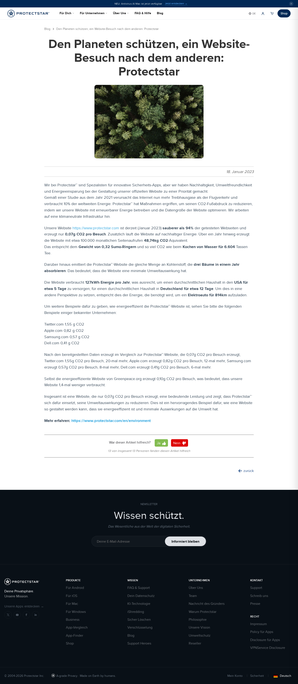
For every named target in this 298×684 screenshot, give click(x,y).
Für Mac (72, 603)
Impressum (258, 624)
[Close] (291, 4)
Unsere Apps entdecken (24, 606)
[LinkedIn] (35, 615)
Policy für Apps (261, 631)
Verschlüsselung (139, 627)
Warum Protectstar (202, 611)
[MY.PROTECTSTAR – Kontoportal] (263, 13)
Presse (255, 603)
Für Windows (76, 611)
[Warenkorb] (272, 13)
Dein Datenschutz (141, 595)
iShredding (135, 611)
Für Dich (65, 13)
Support (256, 587)
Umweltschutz (200, 635)
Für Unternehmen (92, 13)
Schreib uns (259, 595)
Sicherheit (257, 676)
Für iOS (71, 595)
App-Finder (74, 635)
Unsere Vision (199, 627)
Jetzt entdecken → (176, 3)
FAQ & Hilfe (143, 13)
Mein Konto (235, 676)
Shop (284, 13)
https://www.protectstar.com (95, 228)
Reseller (195, 643)
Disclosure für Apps (265, 640)
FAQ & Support (138, 587)
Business (72, 619)
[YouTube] (17, 615)
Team (193, 595)
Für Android (75, 587)
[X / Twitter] (8, 615)
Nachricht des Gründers (206, 603)
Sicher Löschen (139, 619)
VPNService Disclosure (267, 647)
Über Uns (119, 13)
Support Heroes (139, 643)
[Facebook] (26, 615)
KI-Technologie (138, 603)
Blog (160, 13)
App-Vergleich (77, 627)
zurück (248, 470)
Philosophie (198, 619)
